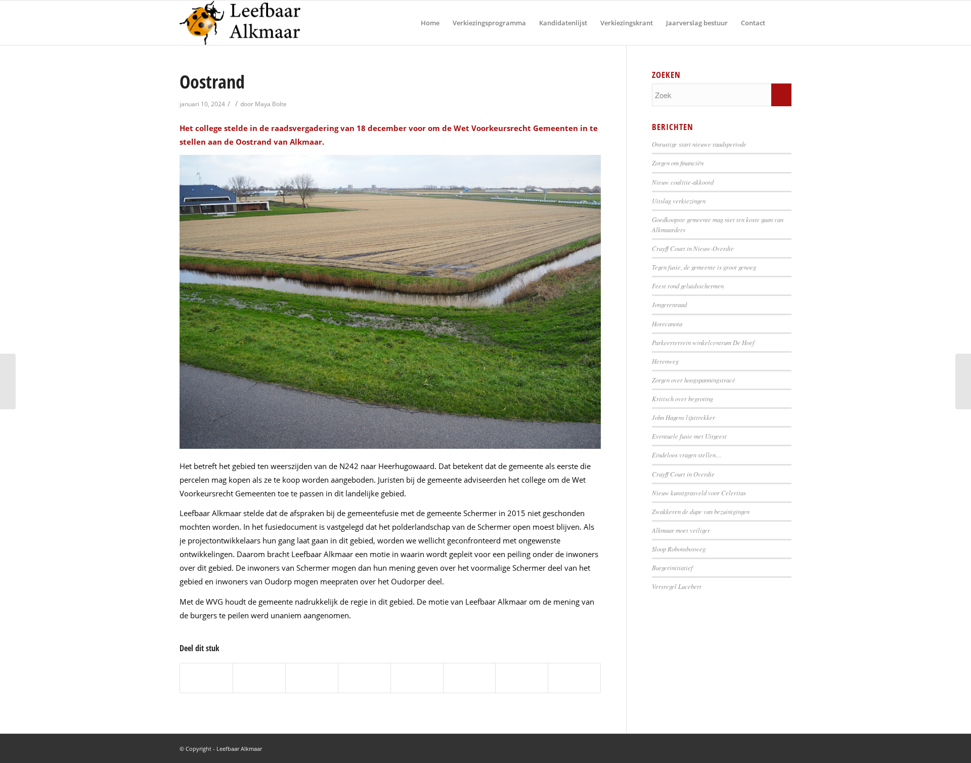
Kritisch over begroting (682, 398)
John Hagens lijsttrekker (683, 417)
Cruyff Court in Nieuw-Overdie (693, 248)
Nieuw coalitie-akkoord (683, 182)
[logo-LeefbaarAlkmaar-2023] (240, 23)
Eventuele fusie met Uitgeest (689, 436)
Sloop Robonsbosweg (678, 548)
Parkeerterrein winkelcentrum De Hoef (703, 342)
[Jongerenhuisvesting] (963, 381)
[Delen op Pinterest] (312, 678)
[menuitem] (430, 23)
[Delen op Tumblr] (417, 678)
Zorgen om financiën (677, 162)
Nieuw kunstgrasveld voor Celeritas (699, 492)
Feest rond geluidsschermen (688, 285)
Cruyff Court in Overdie (683, 474)
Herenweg (665, 361)
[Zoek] (781, 23)
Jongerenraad (669, 304)
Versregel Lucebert (676, 586)
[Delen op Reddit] (522, 678)
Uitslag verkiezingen (678, 200)
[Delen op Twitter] (259, 678)
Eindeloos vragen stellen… (686, 454)
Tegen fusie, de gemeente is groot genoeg (704, 267)
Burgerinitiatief (672, 567)
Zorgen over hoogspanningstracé (693, 379)
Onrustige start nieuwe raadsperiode (699, 144)
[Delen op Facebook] (206, 678)
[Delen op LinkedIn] (364, 678)
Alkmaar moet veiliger (681, 530)
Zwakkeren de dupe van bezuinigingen (700, 511)
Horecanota (667, 323)
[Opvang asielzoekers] (8, 381)
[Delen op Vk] (470, 678)
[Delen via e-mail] (574, 678)
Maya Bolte (271, 104)
